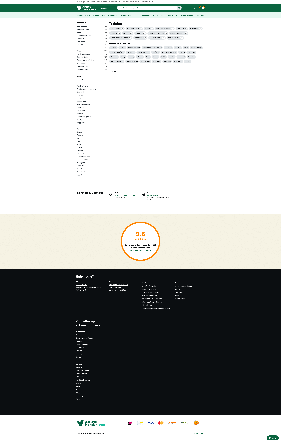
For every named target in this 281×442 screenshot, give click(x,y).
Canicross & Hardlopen (84, 338)
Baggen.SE (80, 392)
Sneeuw (78, 357)
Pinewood (80, 126)
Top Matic (80, 166)
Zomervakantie (92, 69)
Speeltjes (200, 15)
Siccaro (78, 383)
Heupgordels (126, 15)
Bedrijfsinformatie (149, 286)
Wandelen (79, 335)
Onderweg (79, 351)
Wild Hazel (81, 172)
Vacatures (178, 292)
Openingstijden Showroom (152, 299)
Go (179, 8)
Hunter (79, 83)
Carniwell (80, 150)
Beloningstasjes (92, 29)
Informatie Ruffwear (149, 295)
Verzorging (172, 15)
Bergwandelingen (82, 344)
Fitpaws (80, 135)
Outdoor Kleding (83, 15)
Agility (92, 32)
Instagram (180, 299)
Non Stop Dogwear (84, 116)
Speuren (92, 45)
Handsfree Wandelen (92, 54)
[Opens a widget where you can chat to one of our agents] (273, 438)
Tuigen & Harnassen (110, 15)
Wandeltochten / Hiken (92, 60)
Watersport (80, 347)
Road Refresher (82, 86)
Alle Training (92, 26)
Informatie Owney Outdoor (152, 302)
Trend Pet (80, 107)
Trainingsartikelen (92, 35)
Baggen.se (81, 123)
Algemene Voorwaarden (150, 292)
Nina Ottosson (82, 159)
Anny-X (79, 175)
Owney (79, 132)
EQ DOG (80, 95)
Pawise (79, 141)
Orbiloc (79, 147)
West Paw (80, 153)
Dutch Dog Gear (83, 110)
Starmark (80, 92)
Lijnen (136, 15)
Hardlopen (92, 42)
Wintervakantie (92, 66)
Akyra (79, 138)
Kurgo (79, 129)
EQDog (78, 389)
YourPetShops (82, 101)
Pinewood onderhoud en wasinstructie (156, 308)
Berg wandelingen (92, 57)
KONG (79, 144)
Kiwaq (78, 399)
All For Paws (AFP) (83, 104)
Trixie (79, 98)
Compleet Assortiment (183, 286)
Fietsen (92, 48)
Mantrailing (92, 63)
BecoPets (80, 169)
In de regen (80, 354)
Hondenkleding (159, 15)
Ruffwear (80, 113)
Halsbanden (146, 15)
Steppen (92, 51)
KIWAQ (79, 120)
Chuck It (80, 80)
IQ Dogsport (81, 163)
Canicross (92, 38)
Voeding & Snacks (187, 15)
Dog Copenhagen (83, 156)
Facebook (179, 295)
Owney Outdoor (81, 373)
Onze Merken (179, 289)
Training (96, 15)
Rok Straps (80, 396)
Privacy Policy (147, 305)
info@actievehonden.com (124, 195)
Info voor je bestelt (149, 289)
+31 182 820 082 (153, 195)
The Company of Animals (86, 89)
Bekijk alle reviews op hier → (140, 250)
